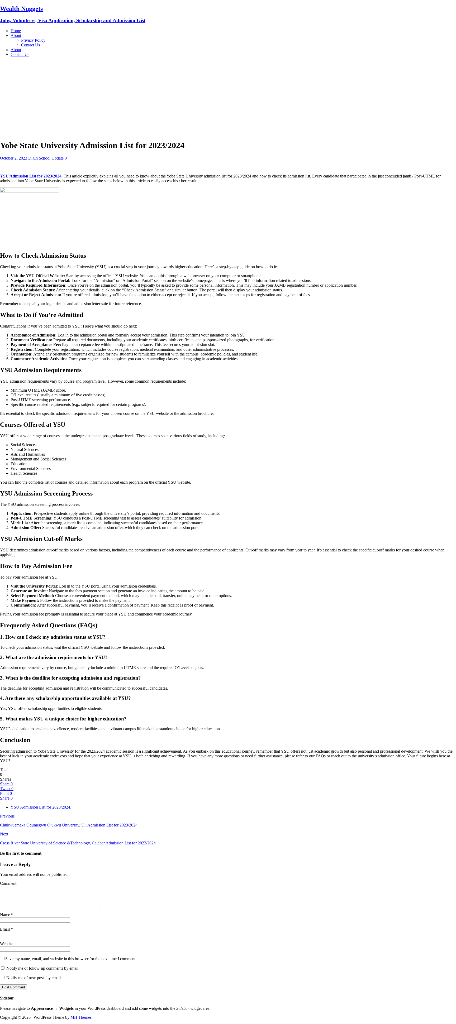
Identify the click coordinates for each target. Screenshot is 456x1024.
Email (5, 929)
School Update (51, 158)
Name (5, 914)
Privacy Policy (33, 40)
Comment (8, 883)
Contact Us (30, 45)
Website (6, 943)
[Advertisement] (228, 98)
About (16, 35)
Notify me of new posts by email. (34, 977)
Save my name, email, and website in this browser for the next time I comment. (70, 958)
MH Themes (81, 1017)
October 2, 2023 (13, 158)
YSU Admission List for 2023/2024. (41, 807)
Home (16, 30)
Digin (33, 158)
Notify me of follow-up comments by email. (42, 968)
